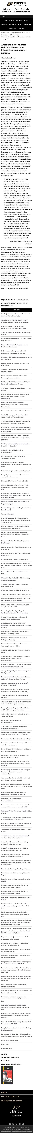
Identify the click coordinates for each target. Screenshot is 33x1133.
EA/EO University (13, 1129)
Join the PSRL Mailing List (10, 1057)
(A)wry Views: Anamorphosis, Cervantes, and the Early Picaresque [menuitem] (16, 340)
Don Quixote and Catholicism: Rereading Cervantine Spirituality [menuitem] (13, 985)
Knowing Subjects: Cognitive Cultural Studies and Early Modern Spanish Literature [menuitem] (15, 709)
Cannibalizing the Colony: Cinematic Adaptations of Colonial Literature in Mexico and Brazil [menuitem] (16, 464)
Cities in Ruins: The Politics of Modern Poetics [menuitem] (15, 411)
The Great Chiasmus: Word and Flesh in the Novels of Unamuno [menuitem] (14, 585)
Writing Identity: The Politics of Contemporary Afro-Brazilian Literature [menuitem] (15, 579)
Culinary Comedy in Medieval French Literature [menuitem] (16, 471)
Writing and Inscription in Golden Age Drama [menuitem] (15, 590)
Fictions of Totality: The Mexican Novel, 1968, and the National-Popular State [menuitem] (15, 527)
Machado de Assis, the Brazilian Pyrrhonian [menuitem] (14, 559)
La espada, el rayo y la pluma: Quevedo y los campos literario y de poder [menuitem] (14, 476)
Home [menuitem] (6, 20)
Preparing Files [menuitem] (27, 24)
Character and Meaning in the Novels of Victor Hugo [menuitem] (15, 651)
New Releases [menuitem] (12, 24)
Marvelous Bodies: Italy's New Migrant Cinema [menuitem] (15, 869)
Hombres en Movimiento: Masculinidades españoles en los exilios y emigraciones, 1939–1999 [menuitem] (15, 906)
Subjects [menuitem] (21, 28)
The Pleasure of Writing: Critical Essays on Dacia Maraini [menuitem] (16, 389)
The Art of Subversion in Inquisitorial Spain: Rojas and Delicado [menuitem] (14, 370)
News (27, 32)
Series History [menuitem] (13, 28)
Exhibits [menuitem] (26, 20)
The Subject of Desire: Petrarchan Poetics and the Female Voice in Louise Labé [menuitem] (15, 315)
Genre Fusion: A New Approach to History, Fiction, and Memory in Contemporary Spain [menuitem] (15, 321)
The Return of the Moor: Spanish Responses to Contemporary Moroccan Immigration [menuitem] (15, 422)
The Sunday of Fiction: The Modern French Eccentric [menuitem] (14, 696)
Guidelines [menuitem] (4, 24)
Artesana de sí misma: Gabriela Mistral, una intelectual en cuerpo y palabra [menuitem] (14, 886)
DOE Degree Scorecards (13, 1131)
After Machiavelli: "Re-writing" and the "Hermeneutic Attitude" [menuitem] (13, 457)
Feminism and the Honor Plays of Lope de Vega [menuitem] (15, 739)
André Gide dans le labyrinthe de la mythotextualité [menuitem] (12, 451)
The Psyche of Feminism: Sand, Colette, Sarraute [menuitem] (16, 594)
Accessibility (6, 1129)
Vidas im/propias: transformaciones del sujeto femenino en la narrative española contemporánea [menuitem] (15, 658)
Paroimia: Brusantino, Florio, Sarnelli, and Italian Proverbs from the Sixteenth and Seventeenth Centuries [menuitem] (16, 1015)
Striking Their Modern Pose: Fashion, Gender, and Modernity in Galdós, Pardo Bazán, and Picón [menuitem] (15, 487)
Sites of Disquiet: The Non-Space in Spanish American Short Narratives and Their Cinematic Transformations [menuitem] (15, 520)
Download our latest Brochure (11, 1064)
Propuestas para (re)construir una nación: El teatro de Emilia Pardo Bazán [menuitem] (15, 938)
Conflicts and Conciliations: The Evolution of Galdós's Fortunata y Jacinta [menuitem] (15, 632)
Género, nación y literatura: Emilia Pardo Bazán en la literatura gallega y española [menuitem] (15, 599)
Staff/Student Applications (11, 1101)
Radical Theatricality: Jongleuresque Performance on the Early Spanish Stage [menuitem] (13, 327)
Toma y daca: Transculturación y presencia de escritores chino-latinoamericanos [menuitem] (15, 837)
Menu (4, 17)
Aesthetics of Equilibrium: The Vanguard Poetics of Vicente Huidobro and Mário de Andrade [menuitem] (16, 734)
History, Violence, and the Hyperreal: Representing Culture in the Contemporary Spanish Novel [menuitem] (14, 404)
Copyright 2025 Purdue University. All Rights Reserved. (16, 1127)
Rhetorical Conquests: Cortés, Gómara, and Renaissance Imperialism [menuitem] (14, 346)
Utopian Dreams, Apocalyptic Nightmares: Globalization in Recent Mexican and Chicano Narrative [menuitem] (15, 535)
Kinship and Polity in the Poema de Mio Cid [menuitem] (14, 481)
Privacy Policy (22, 1131)
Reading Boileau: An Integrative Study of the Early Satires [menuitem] (15, 364)
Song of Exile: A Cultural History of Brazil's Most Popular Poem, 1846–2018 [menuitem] (16, 1023)
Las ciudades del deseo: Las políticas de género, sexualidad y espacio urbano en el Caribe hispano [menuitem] (16, 1035)
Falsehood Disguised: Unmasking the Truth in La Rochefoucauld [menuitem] (16, 509)
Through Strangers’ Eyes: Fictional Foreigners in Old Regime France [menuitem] (16, 672)
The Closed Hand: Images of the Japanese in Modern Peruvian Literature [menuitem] (14, 727)
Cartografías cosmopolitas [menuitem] (9, 1040)
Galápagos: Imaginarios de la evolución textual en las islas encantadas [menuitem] (15, 950)
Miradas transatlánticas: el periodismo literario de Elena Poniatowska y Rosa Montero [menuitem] (15, 678)
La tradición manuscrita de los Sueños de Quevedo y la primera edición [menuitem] (14, 377)
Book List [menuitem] (11, 20)
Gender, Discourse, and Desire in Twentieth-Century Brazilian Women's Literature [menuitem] (14, 416)
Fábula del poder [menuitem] (6, 1048)
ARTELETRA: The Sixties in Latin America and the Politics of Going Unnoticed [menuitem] (16, 992)
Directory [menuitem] (19, 20)
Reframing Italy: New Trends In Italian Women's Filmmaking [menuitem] (16, 548)
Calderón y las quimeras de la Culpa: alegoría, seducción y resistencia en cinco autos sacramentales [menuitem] (15, 396)
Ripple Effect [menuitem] (5, 1044)
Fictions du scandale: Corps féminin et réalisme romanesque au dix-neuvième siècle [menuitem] (16, 665)
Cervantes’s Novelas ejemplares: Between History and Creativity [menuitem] (14, 639)
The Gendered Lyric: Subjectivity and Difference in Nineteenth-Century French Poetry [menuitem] (16, 703)
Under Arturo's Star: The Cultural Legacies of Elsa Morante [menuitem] (15, 542)
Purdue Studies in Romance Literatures (22, 10)
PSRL (11, 34)
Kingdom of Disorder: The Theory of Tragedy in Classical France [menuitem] (16, 554)
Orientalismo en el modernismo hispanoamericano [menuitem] (11, 721)
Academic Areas (5, 32)
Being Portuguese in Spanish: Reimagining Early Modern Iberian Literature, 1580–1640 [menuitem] (16, 963)
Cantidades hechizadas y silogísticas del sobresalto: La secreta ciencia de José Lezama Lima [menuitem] (15, 999)
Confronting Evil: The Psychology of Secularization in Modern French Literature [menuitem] (14, 612)
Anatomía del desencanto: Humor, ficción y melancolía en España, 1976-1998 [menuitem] (14, 843)
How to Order (5, 1061)
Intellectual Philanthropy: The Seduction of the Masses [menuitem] (15, 899)
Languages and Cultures (17, 32)
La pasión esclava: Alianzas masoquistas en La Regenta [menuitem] (15, 874)
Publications (4, 34)
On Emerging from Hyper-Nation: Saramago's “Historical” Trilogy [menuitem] (15, 715)
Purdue (4, 1092)
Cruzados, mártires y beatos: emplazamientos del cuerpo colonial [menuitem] (16, 358)
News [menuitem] (19, 24)
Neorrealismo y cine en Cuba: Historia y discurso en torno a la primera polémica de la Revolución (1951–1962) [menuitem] (16, 970)
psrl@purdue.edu (7, 306)
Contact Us (29, 1131)
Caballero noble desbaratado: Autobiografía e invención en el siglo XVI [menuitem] (15, 445)
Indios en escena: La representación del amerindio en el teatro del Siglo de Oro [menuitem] (13, 352)
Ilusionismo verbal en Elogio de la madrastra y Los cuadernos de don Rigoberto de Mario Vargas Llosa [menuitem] (16, 565)
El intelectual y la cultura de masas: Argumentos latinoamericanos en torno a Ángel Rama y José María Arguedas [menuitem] (16, 429)
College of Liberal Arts (6, 10)
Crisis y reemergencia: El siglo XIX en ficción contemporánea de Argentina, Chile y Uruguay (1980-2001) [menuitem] (15, 438)
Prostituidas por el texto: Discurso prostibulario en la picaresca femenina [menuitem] (16, 744)
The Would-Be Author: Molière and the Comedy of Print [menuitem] (15, 333)
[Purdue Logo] (16, 4)
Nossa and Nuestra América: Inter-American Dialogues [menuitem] (14, 573)
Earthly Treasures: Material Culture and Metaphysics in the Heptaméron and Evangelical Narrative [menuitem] (16, 625)
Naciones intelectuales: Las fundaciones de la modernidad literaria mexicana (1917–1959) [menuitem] (15, 690)
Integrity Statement (22, 1129)
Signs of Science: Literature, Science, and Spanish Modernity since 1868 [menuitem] (14, 618)
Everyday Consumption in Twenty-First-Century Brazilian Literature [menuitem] (16, 1029)
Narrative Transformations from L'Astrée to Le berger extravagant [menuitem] (15, 503)
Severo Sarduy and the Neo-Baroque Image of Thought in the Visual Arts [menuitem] (15, 606)
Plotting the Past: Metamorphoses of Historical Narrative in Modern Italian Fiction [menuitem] (15, 383)
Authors (16, 34)
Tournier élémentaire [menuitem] (7, 514)
